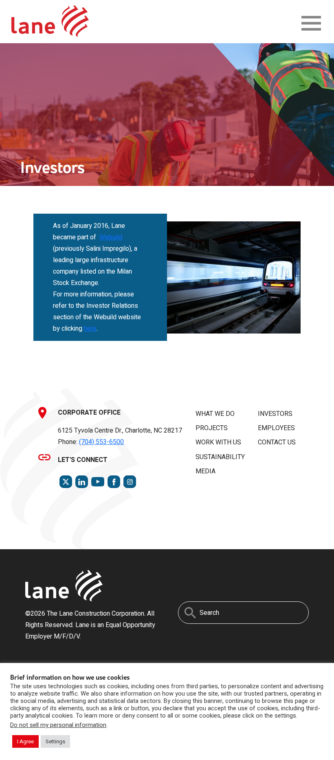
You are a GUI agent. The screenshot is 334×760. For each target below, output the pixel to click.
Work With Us (218, 442)
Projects (212, 428)
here (90, 329)
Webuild (110, 237)
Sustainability (220, 457)
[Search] (190, 613)
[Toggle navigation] (311, 23)
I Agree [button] (25, 741)
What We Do (215, 414)
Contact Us (277, 442)
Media (205, 471)
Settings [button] (55, 741)
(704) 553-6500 (101, 442)
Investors (275, 414)
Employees (276, 428)
